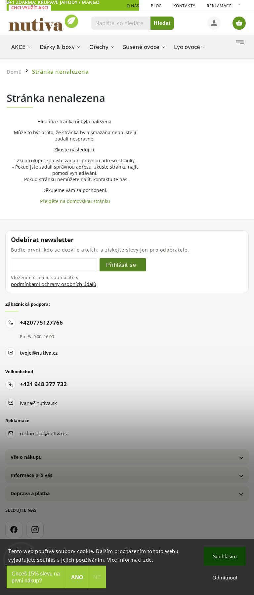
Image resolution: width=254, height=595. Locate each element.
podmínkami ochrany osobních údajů (53, 284)
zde (147, 559)
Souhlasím (225, 556)
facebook (13, 529)
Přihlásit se (121, 265)
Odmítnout (224, 577)
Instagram (35, 529)
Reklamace (219, 6)
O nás (133, 6)
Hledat (162, 23)
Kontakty (184, 6)
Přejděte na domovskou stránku (75, 201)
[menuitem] (21, 47)
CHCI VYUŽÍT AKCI (29, 8)
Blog (156, 6)
